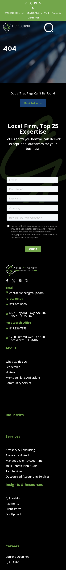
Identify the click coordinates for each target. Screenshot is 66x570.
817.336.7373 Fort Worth (38, 13)
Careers (12, 546)
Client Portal (33, 17)
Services (13, 436)
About (11, 348)
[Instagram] (40, 3)
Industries (15, 414)
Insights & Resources (24, 484)
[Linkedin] (35, 3)
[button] (49, 28)
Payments (56, 13)
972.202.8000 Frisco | (14, 13)
